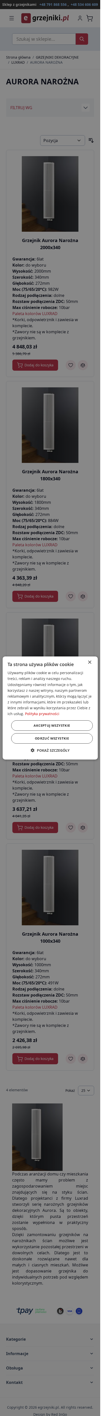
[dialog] (50, 708)
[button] (50, 750)
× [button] (89, 662)
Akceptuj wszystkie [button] (52, 725)
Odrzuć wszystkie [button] (52, 738)
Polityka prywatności (42, 713)
